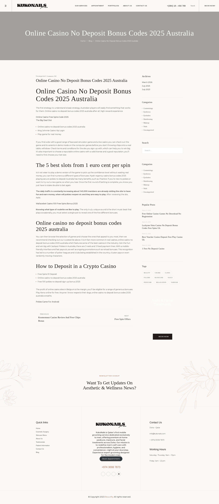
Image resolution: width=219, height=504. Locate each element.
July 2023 (146, 89)
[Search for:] (162, 150)
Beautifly (109, 497)
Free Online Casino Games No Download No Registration (161, 215)
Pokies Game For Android (47, 302)
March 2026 (147, 82)
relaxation (161, 282)
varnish (174, 282)
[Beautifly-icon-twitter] (108, 474)
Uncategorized (148, 130)
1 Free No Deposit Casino (153, 248)
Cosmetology (148, 108)
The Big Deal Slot (44, 120)
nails (170, 277)
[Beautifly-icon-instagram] (114, 474)
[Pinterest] (119, 474)
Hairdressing (148, 119)
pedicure (148, 282)
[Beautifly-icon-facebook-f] (103, 474)
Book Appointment (111, 459)
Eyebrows (147, 112)
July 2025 (146, 86)
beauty (147, 273)
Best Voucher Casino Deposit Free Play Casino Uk (162, 238)
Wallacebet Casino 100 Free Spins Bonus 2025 (57, 204)
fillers (147, 277)
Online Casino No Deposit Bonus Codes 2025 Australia (81, 80)
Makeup (146, 123)
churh (157, 273)
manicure (159, 277)
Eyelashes (147, 115)
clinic (167, 273)
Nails (145, 126)
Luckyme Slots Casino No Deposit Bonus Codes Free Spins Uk (160, 226)
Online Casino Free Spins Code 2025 (52, 117)
